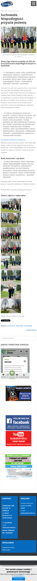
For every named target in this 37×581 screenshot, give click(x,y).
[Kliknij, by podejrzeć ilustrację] (18, 39)
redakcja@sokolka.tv (9, 527)
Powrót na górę (31, 330)
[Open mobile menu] (33, 3)
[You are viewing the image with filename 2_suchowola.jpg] (11, 220)
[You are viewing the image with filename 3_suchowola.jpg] (11, 234)
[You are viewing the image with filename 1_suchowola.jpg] (11, 206)
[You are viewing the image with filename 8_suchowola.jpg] (11, 306)
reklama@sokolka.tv (28, 513)
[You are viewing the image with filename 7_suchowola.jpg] (11, 292)
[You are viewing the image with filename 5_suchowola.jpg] (11, 263)
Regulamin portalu (8, 547)
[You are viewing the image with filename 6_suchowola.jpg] (11, 277)
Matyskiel (20, 326)
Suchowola (11, 326)
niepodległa (28, 326)
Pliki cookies (6, 550)
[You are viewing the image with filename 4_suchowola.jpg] (11, 249)
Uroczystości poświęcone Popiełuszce (13, 140)
